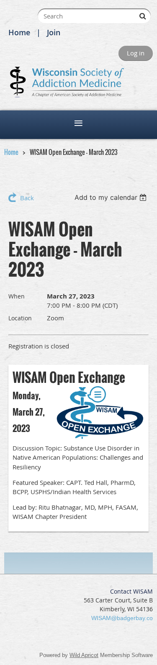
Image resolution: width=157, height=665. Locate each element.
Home (19, 32)
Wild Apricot (83, 655)
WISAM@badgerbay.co (122, 618)
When (16, 296)
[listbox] (112, 197)
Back (27, 198)
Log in (135, 53)
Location (20, 318)
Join (53, 32)
